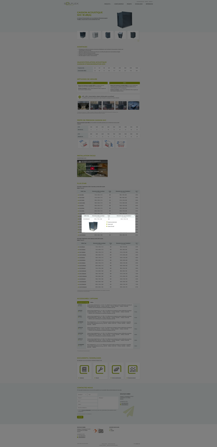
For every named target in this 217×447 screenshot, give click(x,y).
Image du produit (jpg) (112, 222)
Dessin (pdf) (110, 224)
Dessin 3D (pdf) (111, 226)
